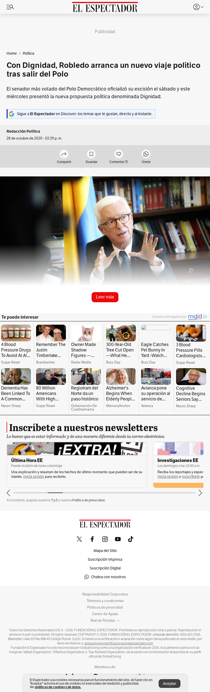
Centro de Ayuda (105, 614)
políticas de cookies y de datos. (58, 687)
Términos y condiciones (105, 601)
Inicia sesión (33, 476)
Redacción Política (23, 131)
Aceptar (169, 683)
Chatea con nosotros (108, 576)
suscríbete (191, 476)
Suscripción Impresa (105, 559)
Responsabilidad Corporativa (105, 594)
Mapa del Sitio (105, 550)
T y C (54, 500)
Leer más (105, 297)
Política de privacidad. (88, 500)
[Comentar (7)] (118, 154)
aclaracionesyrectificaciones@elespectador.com (118, 643)
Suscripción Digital (105, 568)
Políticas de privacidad (105, 607)
